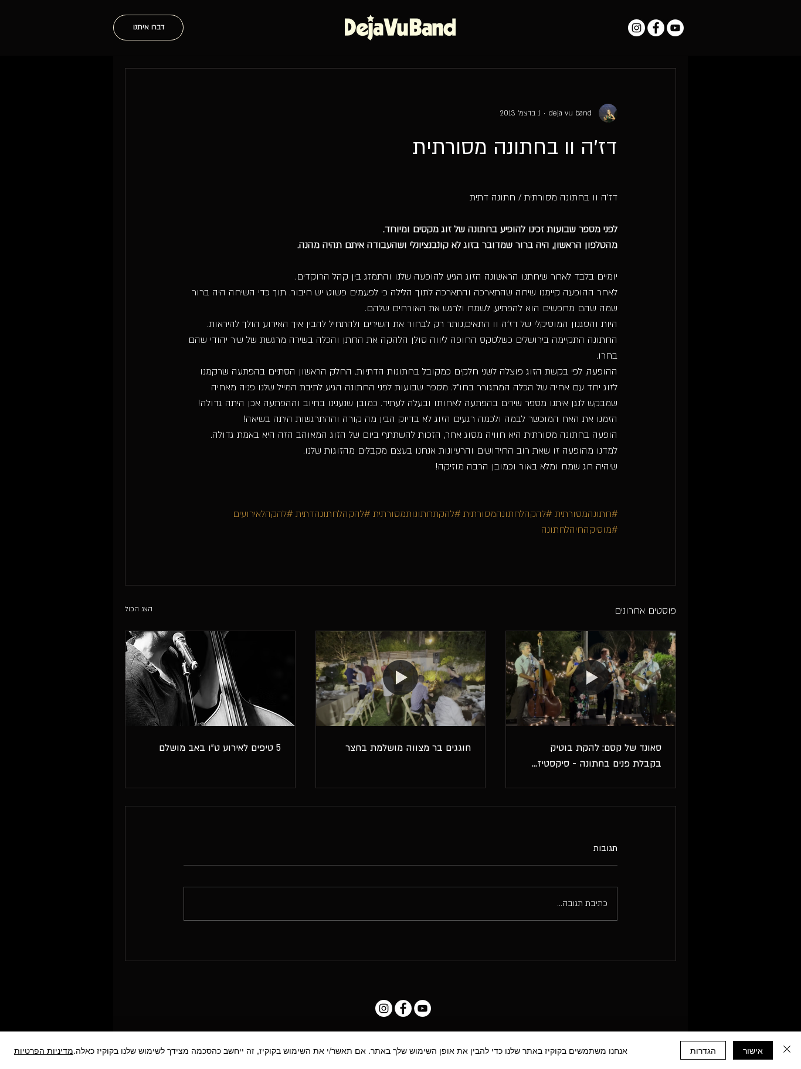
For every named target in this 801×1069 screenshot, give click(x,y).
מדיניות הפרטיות (43, 1050)
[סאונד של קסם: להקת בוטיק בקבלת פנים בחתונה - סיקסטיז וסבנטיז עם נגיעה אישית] (591, 678)
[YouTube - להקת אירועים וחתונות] (675, 27)
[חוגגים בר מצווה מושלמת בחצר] (401, 678)
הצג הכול (138, 609)
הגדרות (703, 1050)
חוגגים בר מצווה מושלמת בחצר (408, 747)
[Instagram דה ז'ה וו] (636, 27)
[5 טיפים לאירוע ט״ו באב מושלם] (210, 678)
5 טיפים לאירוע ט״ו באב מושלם (220, 747)
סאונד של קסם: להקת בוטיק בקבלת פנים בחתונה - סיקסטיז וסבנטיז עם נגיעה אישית (599, 756)
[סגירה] (787, 1050)
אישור (753, 1050)
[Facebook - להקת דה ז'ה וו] (655, 27)
